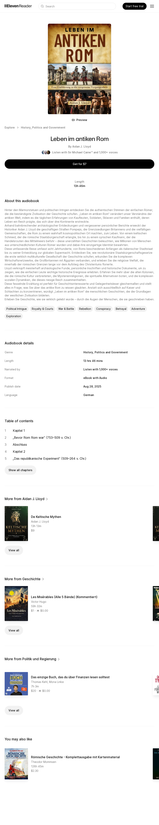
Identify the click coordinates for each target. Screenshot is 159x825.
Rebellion (85, 308)
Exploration (13, 316)
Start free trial (134, 6)
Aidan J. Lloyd (81, 146)
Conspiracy (103, 308)
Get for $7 (79, 164)
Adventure (138, 308)
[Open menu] (152, 6)
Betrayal (121, 308)
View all (14, 550)
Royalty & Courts (42, 308)
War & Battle (66, 308)
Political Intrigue (16, 308)
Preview (81, 120)
